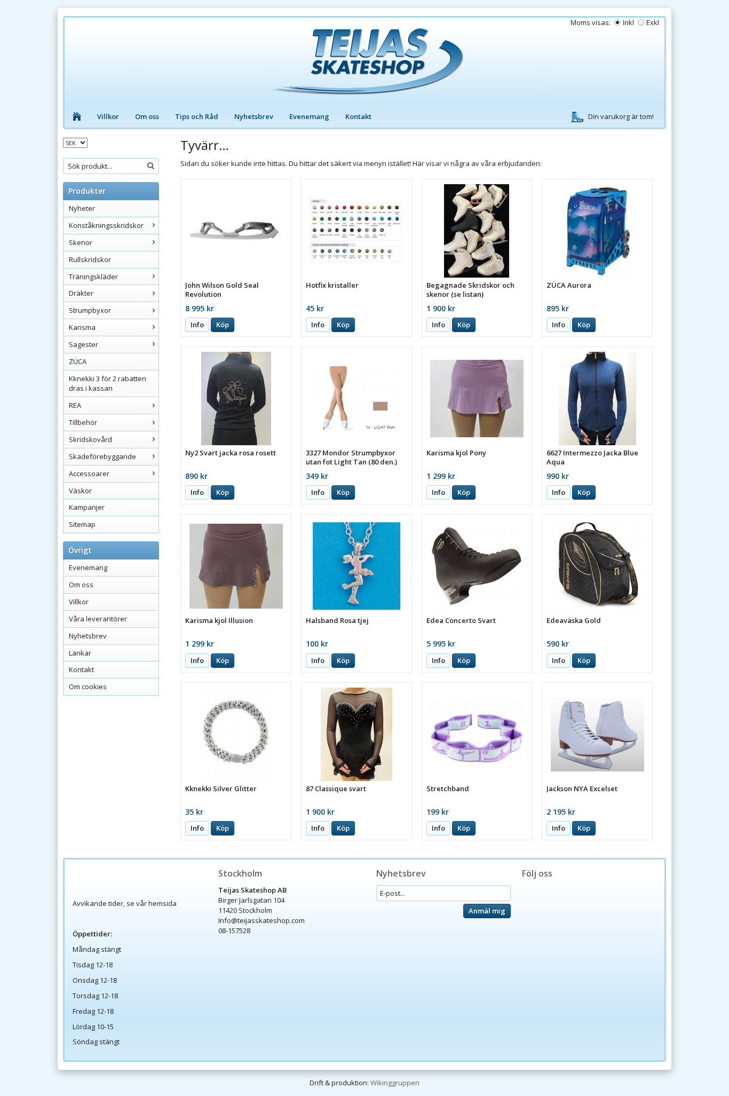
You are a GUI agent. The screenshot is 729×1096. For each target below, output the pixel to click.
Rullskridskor (90, 259)
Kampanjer (87, 507)
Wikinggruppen (394, 1082)
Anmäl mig (487, 911)
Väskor (80, 490)
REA (75, 405)
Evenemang (309, 116)
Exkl (652, 22)
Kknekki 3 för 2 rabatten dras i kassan (107, 383)
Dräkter (81, 293)
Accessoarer (89, 473)
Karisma (82, 327)
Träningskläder (93, 276)
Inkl (628, 22)
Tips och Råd (196, 116)
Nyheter (82, 208)
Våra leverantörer (98, 619)
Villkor (108, 116)
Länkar (80, 653)
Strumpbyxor (90, 310)
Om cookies (88, 686)
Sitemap (82, 524)
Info (197, 324)
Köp (222, 324)
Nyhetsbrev (253, 116)
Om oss (147, 116)
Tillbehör (83, 422)
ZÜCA (77, 361)
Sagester (83, 344)
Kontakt (358, 116)
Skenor (80, 242)
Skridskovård (90, 439)
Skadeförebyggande (102, 456)
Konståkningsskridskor (106, 225)
